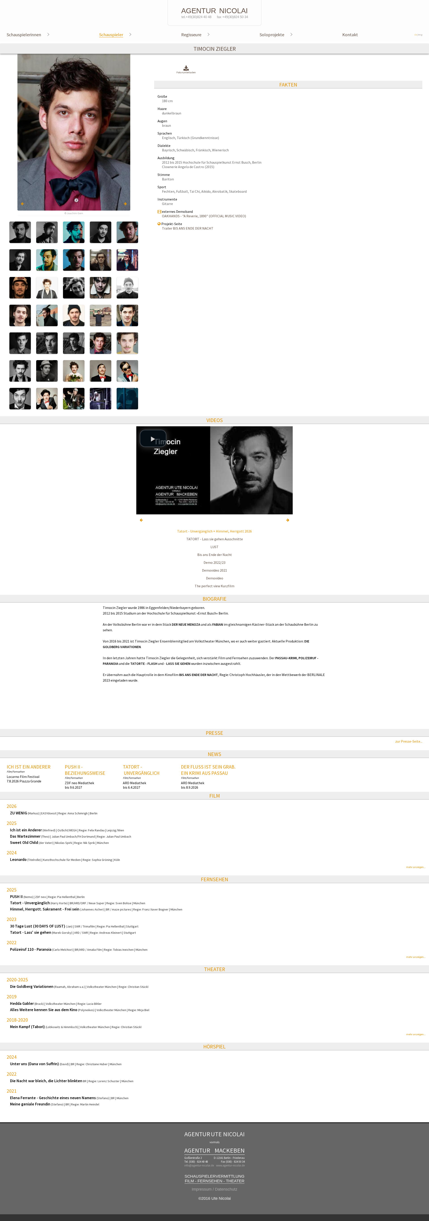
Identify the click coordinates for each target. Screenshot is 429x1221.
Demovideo (214, 578)
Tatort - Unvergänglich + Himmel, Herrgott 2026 (214, 531)
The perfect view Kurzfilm (214, 586)
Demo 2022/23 (214, 562)
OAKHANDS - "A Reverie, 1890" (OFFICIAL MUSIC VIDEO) (204, 216)
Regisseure (191, 34)
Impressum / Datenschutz (214, 1189)
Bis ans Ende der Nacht (214, 554)
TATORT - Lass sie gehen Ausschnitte (214, 539)
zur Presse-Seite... (408, 741)
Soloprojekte (272, 34)
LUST (214, 547)
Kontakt (350, 34)
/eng (418, 34)
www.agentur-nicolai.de (230, 1165)
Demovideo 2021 (214, 570)
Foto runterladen (186, 72)
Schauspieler (111, 34)
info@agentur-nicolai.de (199, 1165)
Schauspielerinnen (24, 34)
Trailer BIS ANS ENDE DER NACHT (187, 228)
